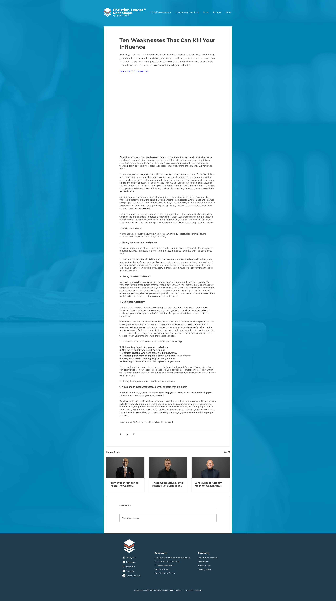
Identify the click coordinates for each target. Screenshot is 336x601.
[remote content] (168, 140)
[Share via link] (133, 434)
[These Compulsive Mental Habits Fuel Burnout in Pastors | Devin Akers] (168, 467)
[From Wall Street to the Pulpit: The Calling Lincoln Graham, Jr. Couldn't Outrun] (125, 467)
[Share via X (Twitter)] (127, 434)
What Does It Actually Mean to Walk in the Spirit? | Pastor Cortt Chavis (208, 484)
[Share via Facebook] (120, 434)
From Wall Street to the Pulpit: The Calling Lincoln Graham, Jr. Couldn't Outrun (124, 484)
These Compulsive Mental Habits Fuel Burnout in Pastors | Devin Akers (168, 484)
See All (227, 452)
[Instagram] (123, 559)
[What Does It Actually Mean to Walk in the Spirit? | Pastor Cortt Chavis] (211, 467)
